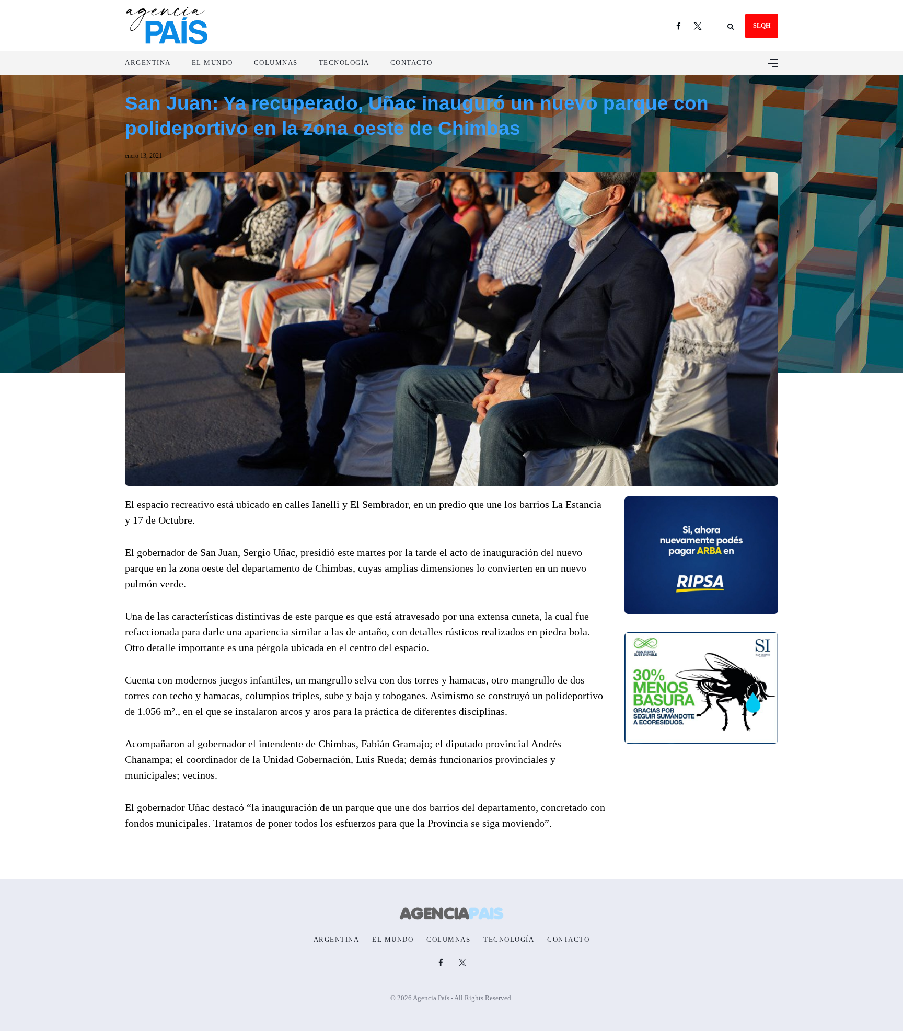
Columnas (276, 62)
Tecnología (344, 62)
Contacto (411, 62)
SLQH (761, 25)
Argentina (148, 62)
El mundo (212, 62)
